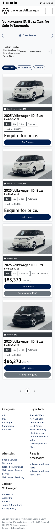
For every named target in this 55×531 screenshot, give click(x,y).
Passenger (7, 422)
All (3, 415)
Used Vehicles (37, 426)
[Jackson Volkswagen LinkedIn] (16, 2)
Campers (6, 429)
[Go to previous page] (20, 391)
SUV (4, 418)
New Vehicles (36, 418)
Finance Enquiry (38, 429)
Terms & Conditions (12, 505)
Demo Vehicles (37, 422)
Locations (48, 2)
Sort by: (23, 52)
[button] (49, 11)
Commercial (8, 426)
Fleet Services (37, 433)
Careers (6, 501)
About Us (7, 497)
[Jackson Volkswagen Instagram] (8, 2)
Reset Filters (9, 68)
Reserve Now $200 (27, 293)
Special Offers (37, 415)
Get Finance (28, 142)
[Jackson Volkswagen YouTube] (12, 2)
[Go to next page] (34, 391)
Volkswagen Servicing (13, 477)
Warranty (7, 463)
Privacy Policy (9, 508)
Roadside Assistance (12, 466)
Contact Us (7, 494)
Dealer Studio (19, 528)
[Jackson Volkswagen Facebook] (4, 2)
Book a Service (9, 459)
